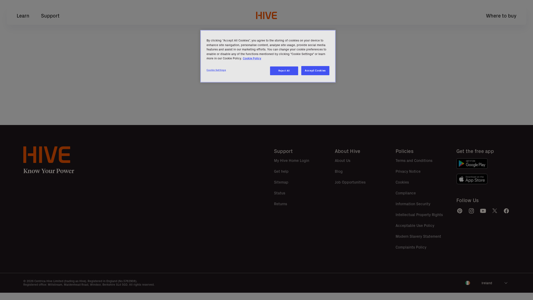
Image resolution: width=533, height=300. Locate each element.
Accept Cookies (315, 70)
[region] (268, 56)
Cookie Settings (216, 70)
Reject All (284, 70)
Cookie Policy (252, 58)
